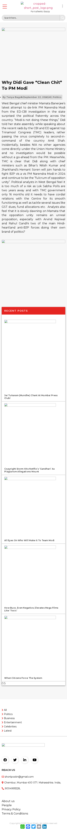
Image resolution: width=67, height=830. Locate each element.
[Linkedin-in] (24, 760)
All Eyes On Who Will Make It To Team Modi (29, 540)
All (50, 97)
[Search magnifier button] (62, 18)
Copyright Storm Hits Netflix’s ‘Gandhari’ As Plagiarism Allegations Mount (29, 470)
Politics (57, 97)
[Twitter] (15, 760)
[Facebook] (5, 760)
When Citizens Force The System (23, 678)
